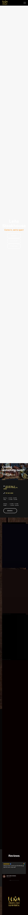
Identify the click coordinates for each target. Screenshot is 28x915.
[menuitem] (24, 3)
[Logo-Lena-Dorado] (11, 3)
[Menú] (24, 3)
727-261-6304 (9, 493)
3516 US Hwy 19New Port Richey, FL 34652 (10, 487)
